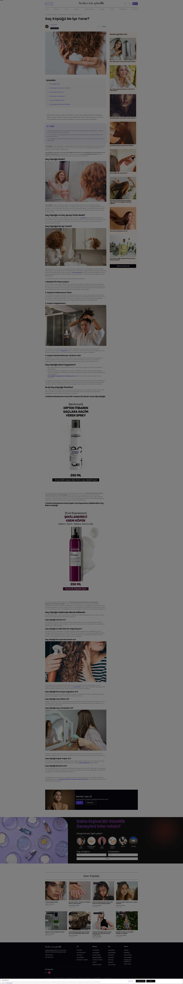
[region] (91, 981)
